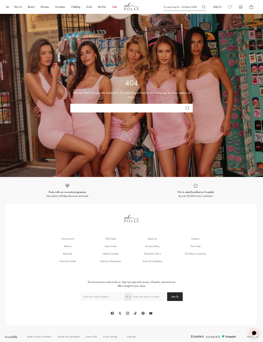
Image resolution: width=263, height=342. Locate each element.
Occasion (60, 6)
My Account (67, 238)
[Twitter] (119, 313)
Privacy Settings (110, 336)
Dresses (45, 6)
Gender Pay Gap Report (69, 336)
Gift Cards (110, 238)
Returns (68, 246)
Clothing (75, 6)
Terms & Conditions (152, 261)
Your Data (195, 246)
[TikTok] (135, 313)
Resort (31, 6)
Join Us (175, 296)
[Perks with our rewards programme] (67, 190)
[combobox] (128, 297)
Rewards (67, 253)
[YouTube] (150, 313)
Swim (89, 6)
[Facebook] (112, 313)
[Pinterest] (143, 313)
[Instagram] (127, 313)
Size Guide (110, 246)
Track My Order (67, 261)
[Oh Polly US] (131, 7)
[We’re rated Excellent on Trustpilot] (195, 190)
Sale (114, 6)
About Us (152, 238)
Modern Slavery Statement (39, 336)
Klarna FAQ (91, 336)
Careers (195, 238)
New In (18, 6)
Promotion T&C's (152, 253)
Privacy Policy (152, 246)
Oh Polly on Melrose (195, 253)
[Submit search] (204, 7)
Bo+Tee (102, 6)
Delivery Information (110, 261)
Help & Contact (111, 253)
